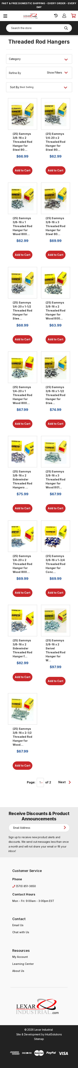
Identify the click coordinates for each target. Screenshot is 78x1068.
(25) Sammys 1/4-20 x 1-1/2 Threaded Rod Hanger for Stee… (22, 310)
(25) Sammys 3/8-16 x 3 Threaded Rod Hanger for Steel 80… (55, 226)
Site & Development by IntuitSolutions (39, 1034)
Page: (31, 782)
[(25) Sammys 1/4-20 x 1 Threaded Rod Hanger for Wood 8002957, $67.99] (23, 367)
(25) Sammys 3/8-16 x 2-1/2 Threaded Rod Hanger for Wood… (22, 736)
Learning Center (23, 963)
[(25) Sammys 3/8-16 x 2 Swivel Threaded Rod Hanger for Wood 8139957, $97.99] (56, 620)
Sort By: (15, 87)
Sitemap (39, 1039)
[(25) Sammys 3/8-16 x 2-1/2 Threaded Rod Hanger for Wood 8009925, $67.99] (23, 709)
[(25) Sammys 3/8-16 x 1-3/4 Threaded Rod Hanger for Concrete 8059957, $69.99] (56, 536)
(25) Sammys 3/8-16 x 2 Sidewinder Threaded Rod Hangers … (22, 479)
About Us (18, 970)
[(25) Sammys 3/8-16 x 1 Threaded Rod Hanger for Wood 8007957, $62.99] (23, 198)
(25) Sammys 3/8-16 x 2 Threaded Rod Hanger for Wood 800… (55, 310)
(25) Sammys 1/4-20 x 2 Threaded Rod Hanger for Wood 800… (22, 564)
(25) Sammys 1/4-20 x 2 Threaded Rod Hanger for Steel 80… (55, 141)
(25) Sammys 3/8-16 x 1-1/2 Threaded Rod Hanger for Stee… (55, 395)
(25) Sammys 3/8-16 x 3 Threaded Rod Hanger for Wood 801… (55, 479)
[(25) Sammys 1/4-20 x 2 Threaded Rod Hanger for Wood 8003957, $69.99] (23, 536)
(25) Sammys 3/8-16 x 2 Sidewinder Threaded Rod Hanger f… (22, 648)
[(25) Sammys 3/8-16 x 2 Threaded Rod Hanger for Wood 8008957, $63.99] (56, 283)
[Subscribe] (65, 828)
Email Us (17, 925)
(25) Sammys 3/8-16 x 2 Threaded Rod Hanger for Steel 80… (22, 141)
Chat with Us (20, 932)
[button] (39, 73)
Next (62, 782)
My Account (20, 956)
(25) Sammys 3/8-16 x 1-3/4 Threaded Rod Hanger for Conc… (55, 564)
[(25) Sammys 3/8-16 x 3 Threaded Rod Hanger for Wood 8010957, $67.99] (56, 451)
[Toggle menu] (5, 16)
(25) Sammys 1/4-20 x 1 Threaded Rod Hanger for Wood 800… (22, 395)
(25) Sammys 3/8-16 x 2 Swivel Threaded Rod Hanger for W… (55, 650)
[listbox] (45, 87)
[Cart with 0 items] (73, 16)
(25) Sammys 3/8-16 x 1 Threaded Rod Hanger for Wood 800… (22, 226)
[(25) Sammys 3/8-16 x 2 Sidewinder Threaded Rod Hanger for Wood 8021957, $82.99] (23, 620)
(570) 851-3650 (26, 886)
